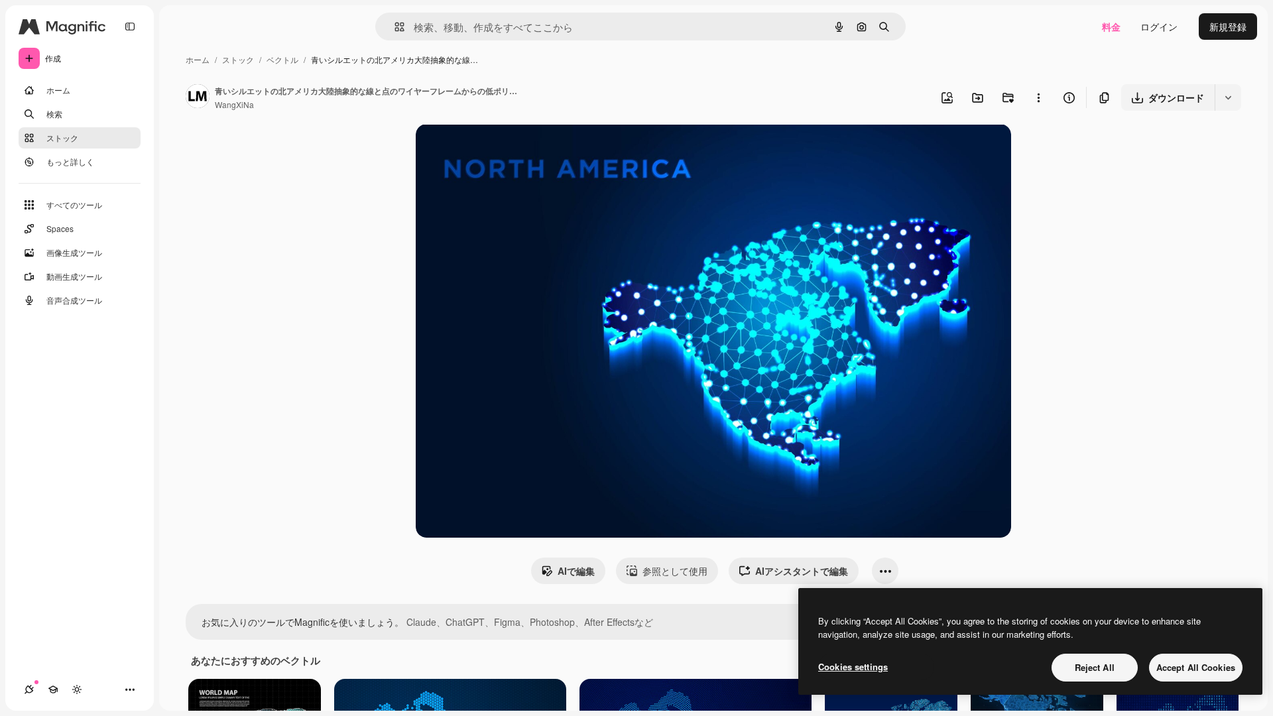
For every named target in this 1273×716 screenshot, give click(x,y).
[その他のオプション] (1038, 97)
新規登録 (1227, 26)
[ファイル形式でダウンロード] (1228, 97)
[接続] (29, 689)
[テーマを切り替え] (77, 689)
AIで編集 (576, 570)
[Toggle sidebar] (130, 26)
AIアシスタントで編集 (801, 570)
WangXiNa (234, 104)
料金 (1111, 26)
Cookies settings (853, 666)
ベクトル (282, 59)
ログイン (1159, 26)
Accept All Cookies (1195, 667)
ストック (238, 59)
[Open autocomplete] (394, 27)
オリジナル (507, 149)
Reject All (1095, 667)
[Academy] (53, 689)
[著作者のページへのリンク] (198, 97)
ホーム (198, 59)
